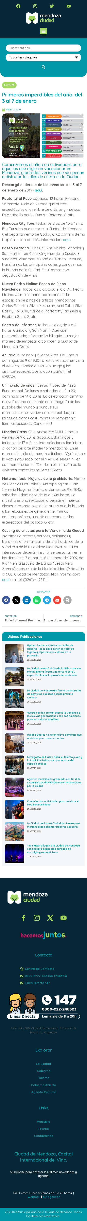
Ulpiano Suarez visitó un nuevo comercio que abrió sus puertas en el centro (54, 736)
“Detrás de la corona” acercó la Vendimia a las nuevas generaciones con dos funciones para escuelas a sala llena (54, 716)
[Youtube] (69, 6)
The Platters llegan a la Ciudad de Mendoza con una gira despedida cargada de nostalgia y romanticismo (53, 849)
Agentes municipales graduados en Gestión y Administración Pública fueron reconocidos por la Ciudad (54, 782)
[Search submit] (43, 67)
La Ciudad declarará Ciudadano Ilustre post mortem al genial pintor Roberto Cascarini (53, 825)
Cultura (9, 85)
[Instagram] (35, 6)
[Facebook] (18, 6)
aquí (38, 190)
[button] (43, 31)
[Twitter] (52, 6)
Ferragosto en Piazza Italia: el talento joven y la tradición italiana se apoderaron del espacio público (54, 760)
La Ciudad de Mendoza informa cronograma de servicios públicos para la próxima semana (54, 694)
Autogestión (51, 1197)
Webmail (34, 1197)
